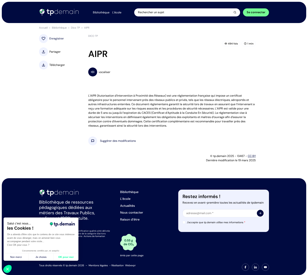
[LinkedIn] (255, 267)
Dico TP (75, 27)
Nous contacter (131, 212)
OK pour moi (66, 257)
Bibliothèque (59, 27)
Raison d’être (130, 219)
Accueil (43, 27)
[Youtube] (265, 267)
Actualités (127, 206)
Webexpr (130, 265)
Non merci (16, 257)
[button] (118, 141)
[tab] (245, 267)
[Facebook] (245, 267)
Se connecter (256, 12)
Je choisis (41, 257)
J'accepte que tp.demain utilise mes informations (216, 222)
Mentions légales (98, 265)
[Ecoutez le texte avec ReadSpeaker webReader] (172, 72)
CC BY (252, 156)
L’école (125, 199)
